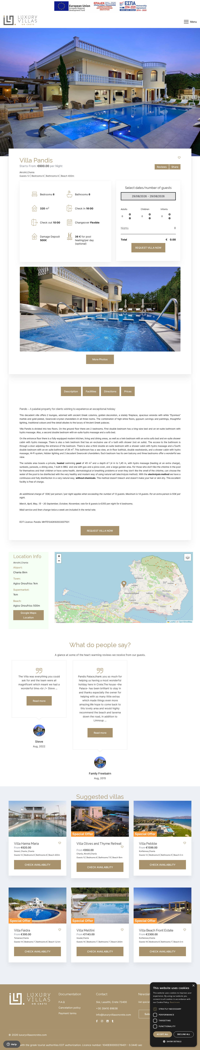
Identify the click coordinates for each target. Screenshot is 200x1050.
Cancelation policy (70, 1007)
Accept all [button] (162, 1034)
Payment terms (67, 1013)
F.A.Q (62, 1002)
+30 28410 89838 (107, 1008)
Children (145, 209)
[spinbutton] (124, 216)
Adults (124, 209)
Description (71, 391)
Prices (128, 391)
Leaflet (172, 621)
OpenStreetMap (185, 621)
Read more (175, 1002)
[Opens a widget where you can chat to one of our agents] (11, 1044)
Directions (110, 391)
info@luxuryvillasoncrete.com (113, 1014)
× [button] (193, 985)
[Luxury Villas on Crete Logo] (20, 20)
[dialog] (173, 1014)
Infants (164, 209)
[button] (130, 214)
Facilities (91, 391)
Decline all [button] (183, 1034)
